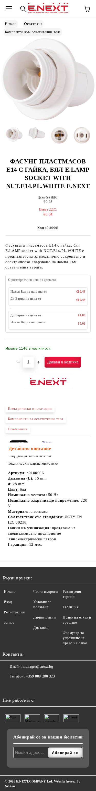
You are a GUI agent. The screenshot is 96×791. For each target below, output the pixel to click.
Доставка (40, 628)
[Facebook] (8, 687)
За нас (9, 622)
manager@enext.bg (38, 666)
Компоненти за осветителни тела (35, 419)
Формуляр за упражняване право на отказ (75, 638)
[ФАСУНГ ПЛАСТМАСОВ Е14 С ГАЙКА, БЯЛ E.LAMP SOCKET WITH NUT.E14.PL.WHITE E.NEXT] (48, 119)
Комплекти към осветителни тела (33, 32)
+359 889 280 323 (40, 676)
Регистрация (14, 612)
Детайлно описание (30, 448)
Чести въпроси (45, 592)
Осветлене (33, 24)
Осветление (17, 429)
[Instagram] (19, 687)
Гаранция (70, 607)
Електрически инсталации (30, 409)
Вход (8, 602)
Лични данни (44, 617)
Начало (10, 24)
